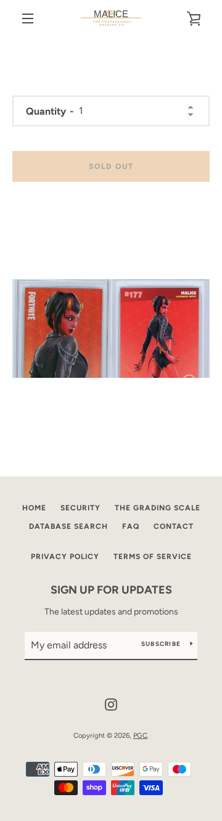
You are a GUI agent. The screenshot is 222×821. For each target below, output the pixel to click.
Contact (174, 526)
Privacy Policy (65, 556)
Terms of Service (152, 556)
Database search (68, 526)
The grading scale (157, 508)
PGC (140, 735)
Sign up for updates (111, 590)
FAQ (130, 526)
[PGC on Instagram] (111, 703)
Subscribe (161, 644)
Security (80, 508)
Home (34, 508)
